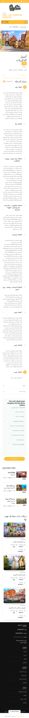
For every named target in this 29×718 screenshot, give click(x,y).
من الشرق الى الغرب (19, 542)
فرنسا (25, 655)
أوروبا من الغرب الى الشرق (17, 608)
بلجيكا (25, 659)
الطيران (25, 703)
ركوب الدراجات (23, 671)
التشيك (9, 488)
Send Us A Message (20, 716)
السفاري (25, 682)
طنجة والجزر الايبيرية (19, 575)
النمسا (5, 488)
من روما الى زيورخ (10, 499)
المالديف (25, 662)
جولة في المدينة (23, 679)
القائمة (6, 22)
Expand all (9, 81)
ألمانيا (12, 488)
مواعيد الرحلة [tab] (22, 391)
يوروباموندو (22, 539)
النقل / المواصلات (22, 692)
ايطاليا (12, 475)
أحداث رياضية (23, 699)
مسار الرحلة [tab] (22, 75)
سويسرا (13, 503)
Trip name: (21, 407)
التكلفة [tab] (23, 386)
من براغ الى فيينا (11, 486)
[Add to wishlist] (23, 524)
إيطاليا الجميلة (11, 472)
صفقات (25, 695)
